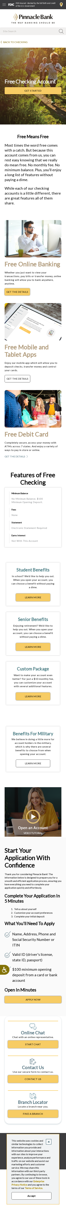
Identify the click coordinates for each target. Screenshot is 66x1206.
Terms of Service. (34, 1187)
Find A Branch (33, 1113)
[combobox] (29, 31)
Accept (31, 1195)
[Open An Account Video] (33, 835)
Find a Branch (61, 4)
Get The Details (18, 292)
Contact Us (33, 1079)
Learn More (37, 598)
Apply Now (33, 999)
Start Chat (33, 1044)
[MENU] (4, 4)
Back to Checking (15, 42)
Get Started (42, 91)
